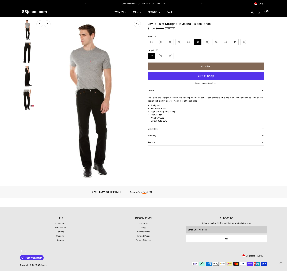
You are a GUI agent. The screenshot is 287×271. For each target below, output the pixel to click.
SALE (170, 12)
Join (227, 238)
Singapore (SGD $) (254, 256)
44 (245, 42)
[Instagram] (25, 251)
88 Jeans (42, 265)
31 (162, 42)
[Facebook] (21, 251)
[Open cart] (265, 12)
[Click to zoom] (137, 23)
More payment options (205, 83)
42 (235, 42)
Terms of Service (143, 240)
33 (180, 42)
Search (60, 240)
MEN (136, 12)
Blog (143, 227)
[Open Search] (252, 12)
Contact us (60, 223)
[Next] (201, 3)
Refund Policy (143, 236)
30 (152, 42)
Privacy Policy (143, 231)
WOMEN (119, 12)
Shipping (60, 236)
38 (217, 42)
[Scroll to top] (281, 263)
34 (189, 42)
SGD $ (260, 4)
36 (208, 42)
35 (198, 42)
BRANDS (153, 12)
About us (143, 223)
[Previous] (85, 3)
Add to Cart (205, 66)
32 (171, 42)
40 (226, 42)
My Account (60, 227)
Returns (60, 231)
